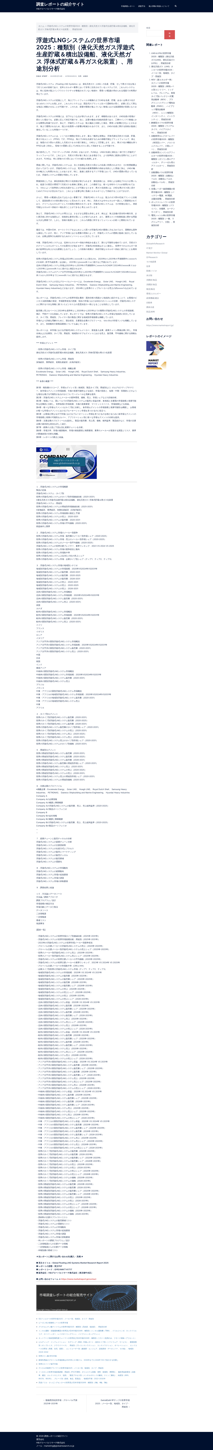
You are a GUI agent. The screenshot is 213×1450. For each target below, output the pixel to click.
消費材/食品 (151, 280)
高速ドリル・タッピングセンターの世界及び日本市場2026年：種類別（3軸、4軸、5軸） (73, 1382)
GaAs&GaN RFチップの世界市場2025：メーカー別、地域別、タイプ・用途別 (112, 1403)
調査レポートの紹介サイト (60, 4)
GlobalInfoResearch (155, 243)
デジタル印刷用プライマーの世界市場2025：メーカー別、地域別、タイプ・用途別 (71, 1368)
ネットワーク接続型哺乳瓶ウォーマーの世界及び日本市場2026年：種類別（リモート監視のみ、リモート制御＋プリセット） (87, 1338)
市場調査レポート (128, 6)
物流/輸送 (150, 289)
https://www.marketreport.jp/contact (78, 1279)
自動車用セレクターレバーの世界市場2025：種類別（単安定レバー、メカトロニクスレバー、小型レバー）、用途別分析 (163, 142)
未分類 (149, 275)
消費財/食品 (151, 284)
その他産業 (151, 261)
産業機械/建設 (152, 298)
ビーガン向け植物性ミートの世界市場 (53, 1323)
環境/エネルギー (153, 293)
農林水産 (150, 307)
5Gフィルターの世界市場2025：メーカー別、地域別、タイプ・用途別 (66, 1319)
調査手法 (141, 6)
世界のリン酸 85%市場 (48, 1356)
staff (44, 76)
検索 (148, 28)
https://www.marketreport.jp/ (160, 325)
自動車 (85, 76)
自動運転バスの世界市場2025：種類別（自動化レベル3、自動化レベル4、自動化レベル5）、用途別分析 (162, 179)
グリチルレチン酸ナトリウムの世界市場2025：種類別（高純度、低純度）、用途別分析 (73, 1327)
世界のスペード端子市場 (48, 1364)
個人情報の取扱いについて (159, 6)
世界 (79, 76)
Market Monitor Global (156, 252)
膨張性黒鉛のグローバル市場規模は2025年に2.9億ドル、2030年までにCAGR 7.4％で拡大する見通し (78, 1360)
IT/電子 (149, 248)
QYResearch (71, 76)
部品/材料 (150, 311)
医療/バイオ (151, 271)
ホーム (41, 26)
